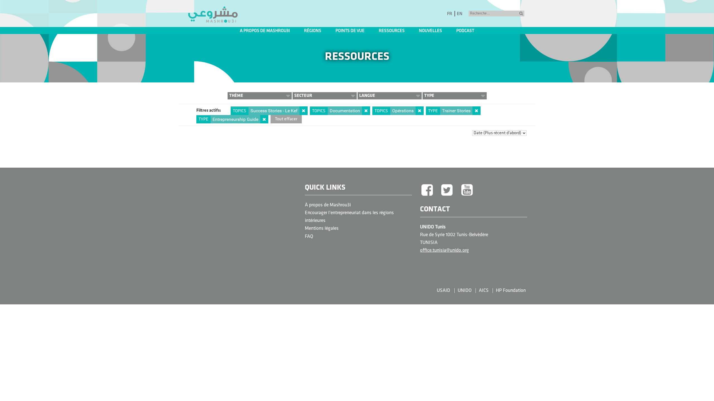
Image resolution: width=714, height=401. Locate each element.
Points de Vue (350, 31)
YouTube (467, 190)
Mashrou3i (212, 15)
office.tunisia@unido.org (444, 250)
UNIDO (465, 290)
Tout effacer (286, 119)
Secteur (303, 96)
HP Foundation (511, 290)
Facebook (427, 190)
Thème (236, 96)
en (459, 14)
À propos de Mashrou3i (328, 205)
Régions (312, 31)
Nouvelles (430, 31)
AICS (484, 290)
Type (429, 96)
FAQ (309, 236)
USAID (443, 290)
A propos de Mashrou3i (265, 31)
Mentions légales (322, 228)
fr (449, 14)
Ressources (392, 31)
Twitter (447, 190)
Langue (367, 96)
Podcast (465, 31)
